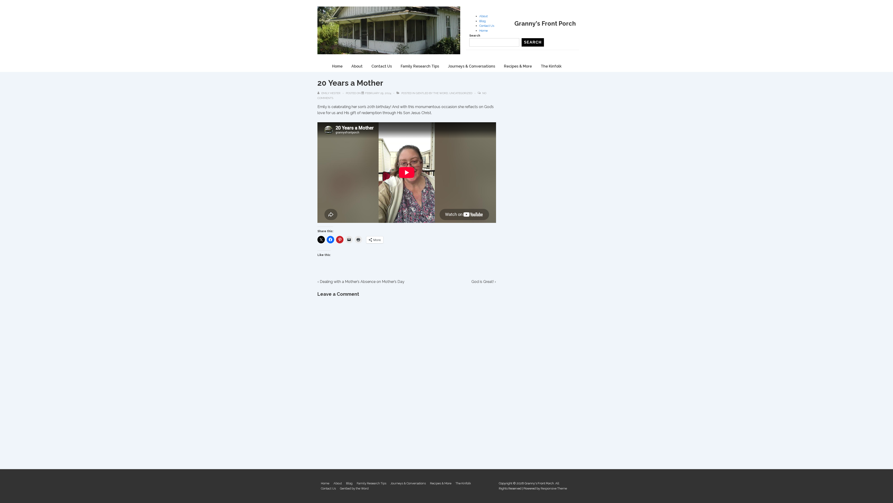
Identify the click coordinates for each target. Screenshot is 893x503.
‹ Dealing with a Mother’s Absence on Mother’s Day (360, 281)
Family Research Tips (420, 66)
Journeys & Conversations (471, 66)
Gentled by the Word (432, 93)
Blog (482, 21)
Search (474, 35)
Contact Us (486, 25)
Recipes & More (518, 66)
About (483, 16)
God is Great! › (483, 281)
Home (483, 30)
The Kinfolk (551, 66)
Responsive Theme (554, 488)
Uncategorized (460, 93)
